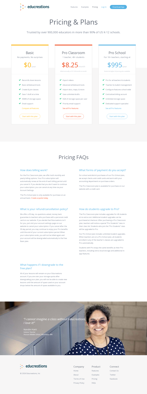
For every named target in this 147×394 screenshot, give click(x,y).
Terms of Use (79, 379)
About (76, 375)
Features (74, 7)
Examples (85, 7)
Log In (103, 7)
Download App (118, 7)
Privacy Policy (79, 383)
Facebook (114, 379)
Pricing (95, 7)
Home (76, 371)
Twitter (113, 375)
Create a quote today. (39, 198)
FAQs (94, 383)
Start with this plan (30, 116)
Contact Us (114, 371)
